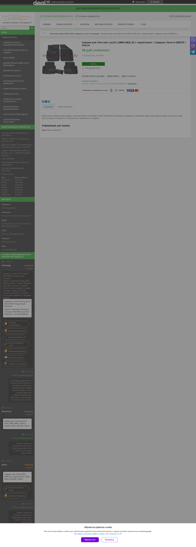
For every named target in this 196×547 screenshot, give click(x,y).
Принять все (90, 540)
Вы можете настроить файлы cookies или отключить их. (97, 534)
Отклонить (109, 540)
